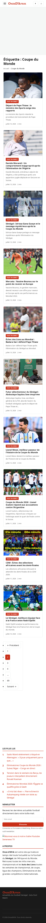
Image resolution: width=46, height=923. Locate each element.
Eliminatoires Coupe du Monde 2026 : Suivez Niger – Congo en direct (24, 767)
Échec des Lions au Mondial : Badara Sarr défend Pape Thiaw (22, 340)
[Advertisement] (23, 31)
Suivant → (11, 686)
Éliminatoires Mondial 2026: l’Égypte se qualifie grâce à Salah (25, 785)
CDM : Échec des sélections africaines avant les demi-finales (22, 564)
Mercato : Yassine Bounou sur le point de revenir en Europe (22, 282)
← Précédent (13, 645)
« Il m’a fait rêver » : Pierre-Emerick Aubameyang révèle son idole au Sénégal (23, 794)
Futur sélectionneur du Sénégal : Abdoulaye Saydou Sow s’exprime (23, 393)
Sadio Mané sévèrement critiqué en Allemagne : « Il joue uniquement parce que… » (25, 757)
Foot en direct (12, 101)
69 (8, 680)
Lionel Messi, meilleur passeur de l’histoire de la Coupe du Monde (22, 451)
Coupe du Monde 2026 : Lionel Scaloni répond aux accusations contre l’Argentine (22, 505)
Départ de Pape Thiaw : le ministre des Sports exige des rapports (21, 108)
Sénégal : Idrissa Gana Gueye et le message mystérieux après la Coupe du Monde (23, 226)
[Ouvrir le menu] (4, 3)
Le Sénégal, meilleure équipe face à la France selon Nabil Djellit (23, 619)
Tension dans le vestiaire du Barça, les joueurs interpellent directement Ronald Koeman (24, 776)
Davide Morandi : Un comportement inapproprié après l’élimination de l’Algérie (23, 166)
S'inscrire (23, 824)
